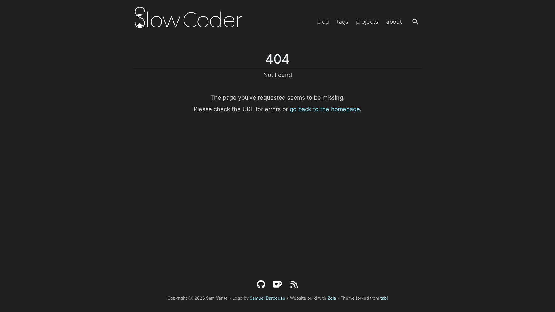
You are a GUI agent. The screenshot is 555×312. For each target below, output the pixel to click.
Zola (332, 298)
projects (367, 21)
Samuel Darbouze (267, 298)
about (394, 21)
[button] (415, 21)
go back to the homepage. (326, 109)
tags (342, 21)
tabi (384, 298)
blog (323, 21)
